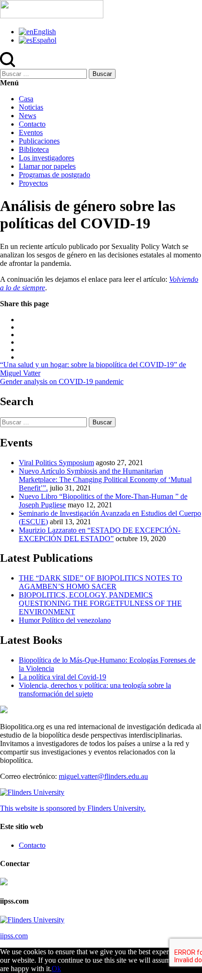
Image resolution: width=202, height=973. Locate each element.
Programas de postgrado (54, 175)
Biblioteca (34, 149)
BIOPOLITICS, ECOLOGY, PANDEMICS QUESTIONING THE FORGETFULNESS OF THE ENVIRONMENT (100, 603)
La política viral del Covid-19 (62, 677)
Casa (26, 99)
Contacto (32, 124)
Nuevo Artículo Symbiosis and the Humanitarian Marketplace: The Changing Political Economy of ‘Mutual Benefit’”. (105, 479)
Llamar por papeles (47, 166)
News (27, 116)
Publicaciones (39, 141)
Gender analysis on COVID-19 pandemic (62, 381)
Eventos (31, 132)
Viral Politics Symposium (56, 463)
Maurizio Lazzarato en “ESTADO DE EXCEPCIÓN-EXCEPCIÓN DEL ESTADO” (99, 534)
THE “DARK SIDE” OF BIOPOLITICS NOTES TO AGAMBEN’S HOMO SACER (100, 582)
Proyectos (33, 183)
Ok (56, 969)
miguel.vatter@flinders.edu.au (103, 776)
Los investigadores (46, 158)
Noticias (31, 107)
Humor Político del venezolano (65, 620)
